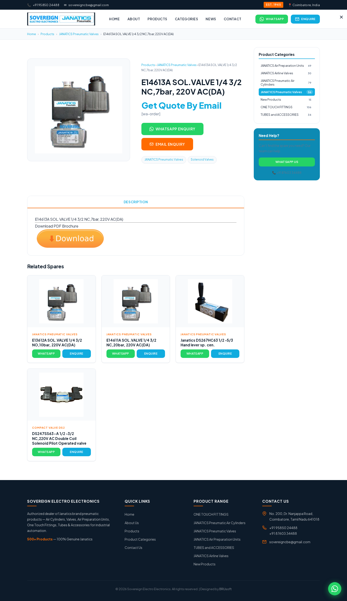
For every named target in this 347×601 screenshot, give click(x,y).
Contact (232, 19)
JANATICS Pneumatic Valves (79, 34)
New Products (286, 99)
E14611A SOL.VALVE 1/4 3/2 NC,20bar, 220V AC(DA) (131, 342)
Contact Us (133, 547)
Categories (186, 19)
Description (136, 202)
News (211, 19)
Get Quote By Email (181, 105)
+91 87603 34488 (283, 533)
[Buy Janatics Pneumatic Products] (61, 18)
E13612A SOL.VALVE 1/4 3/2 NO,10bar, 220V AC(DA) (57, 342)
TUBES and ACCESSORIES (286, 114)
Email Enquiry (170, 144)
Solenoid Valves (202, 159)
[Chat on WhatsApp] (334, 588)
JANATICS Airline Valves (286, 73)
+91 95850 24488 (43, 5)
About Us (132, 523)
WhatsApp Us (286, 162)
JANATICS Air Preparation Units (286, 65)
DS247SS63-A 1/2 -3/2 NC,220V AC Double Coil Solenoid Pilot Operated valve (59, 438)
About (133, 19)
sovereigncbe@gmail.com (86, 5)
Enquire (308, 19)
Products (157, 19)
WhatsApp (275, 19)
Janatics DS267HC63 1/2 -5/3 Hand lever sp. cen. (207, 342)
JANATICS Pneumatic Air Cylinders (286, 83)
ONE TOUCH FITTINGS (286, 107)
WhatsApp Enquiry (175, 129)
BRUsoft (225, 589)
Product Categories (140, 539)
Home (114, 19)
